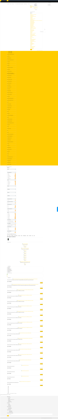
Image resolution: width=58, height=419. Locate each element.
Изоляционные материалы (32, 18)
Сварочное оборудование (32, 39)
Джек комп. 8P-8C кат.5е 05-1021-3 (11, 371)
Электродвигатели (32, 47)
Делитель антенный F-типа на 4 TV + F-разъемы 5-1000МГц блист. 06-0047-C (15, 312)
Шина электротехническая (32, 46)
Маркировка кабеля (32, 30)
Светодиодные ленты (32, 40)
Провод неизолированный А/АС (33, 35)
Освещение (31, 32)
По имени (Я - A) (8, 268)
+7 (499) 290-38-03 (35, 4)
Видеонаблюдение (32, 15)
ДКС (32, 235)
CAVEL (9, 235)
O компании (9, 397)
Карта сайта (9, 400)
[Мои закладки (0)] (39, 30)
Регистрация (49, 4)
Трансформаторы (32, 43)
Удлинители (31, 44)
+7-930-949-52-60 (35, 8)
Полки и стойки (9, 405)
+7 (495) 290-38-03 (36, 7)
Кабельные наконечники (32, 26)
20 (9, 277)
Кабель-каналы (31, 25)
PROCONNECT (24, 235)
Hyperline (12, 235)
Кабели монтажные (32, 21)
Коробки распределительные (33, 28)
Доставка (9, 398)
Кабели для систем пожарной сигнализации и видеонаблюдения (36, 20)
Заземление (31, 17)
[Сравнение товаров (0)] (38, 30)
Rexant (27, 235)
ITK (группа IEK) (15, 235)
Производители (9, 401)
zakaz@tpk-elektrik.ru (35, 5)
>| (8, 392)
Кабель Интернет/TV (32, 23)
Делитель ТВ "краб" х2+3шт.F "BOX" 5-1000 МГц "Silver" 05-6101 (14, 344)
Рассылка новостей (10, 408)
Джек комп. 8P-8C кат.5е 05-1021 (10, 366)
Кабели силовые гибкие (32, 22)
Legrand (19, 235)
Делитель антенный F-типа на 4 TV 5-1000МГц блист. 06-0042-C (14, 317)
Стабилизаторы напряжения (33, 41)
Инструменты (31, 19)
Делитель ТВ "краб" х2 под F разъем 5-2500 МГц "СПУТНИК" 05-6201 (14, 339)
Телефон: (36, 3)
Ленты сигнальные (32, 29)
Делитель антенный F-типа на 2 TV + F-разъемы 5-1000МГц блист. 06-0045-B (15, 290)
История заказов (9, 407)
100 (7, 276)
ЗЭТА (34, 235)
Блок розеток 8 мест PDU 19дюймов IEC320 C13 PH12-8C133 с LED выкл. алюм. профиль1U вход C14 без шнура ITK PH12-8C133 (21, 285)
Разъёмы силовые (32, 37)
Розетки (31, 38)
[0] (40, 30)
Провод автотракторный (32, 34)
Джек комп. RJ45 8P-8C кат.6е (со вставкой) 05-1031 (12, 382)
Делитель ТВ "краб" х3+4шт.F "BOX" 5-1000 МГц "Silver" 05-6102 (14, 355)
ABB (7, 235)
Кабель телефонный (32, 24)
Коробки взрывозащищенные (33, 27)
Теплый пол (31, 42)
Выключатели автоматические (33, 16)
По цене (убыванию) (9, 269)
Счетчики (9, 404)
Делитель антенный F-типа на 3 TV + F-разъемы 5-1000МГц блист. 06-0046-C (15, 301)
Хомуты (31, 45)
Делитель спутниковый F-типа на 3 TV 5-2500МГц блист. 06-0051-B (14, 328)
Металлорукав (31, 31)
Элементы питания (32, 48)
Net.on (21, 235)
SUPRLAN (30, 235)
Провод (31, 33)
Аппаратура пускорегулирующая (33, 14)
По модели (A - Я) (8, 271)
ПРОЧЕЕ (31, 36)
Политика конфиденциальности (11, 399)
